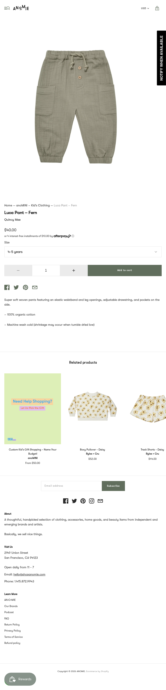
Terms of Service (13, 636)
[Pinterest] (83, 501)
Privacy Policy (12, 630)
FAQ (6, 618)
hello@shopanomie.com (29, 574)
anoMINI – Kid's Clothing (33, 205)
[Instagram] (91, 501)
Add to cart (124, 270)
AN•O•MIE (10, 599)
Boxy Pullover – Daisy (92, 449)
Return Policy (12, 624)
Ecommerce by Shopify (97, 671)
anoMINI (33, 458)
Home (8, 205)
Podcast (9, 612)
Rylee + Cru (92, 453)
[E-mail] (100, 501)
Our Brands (11, 606)
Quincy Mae (12, 219)
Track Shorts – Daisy (152, 449)
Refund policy (12, 643)
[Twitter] (74, 501)
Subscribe (113, 485)
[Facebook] (65, 501)
